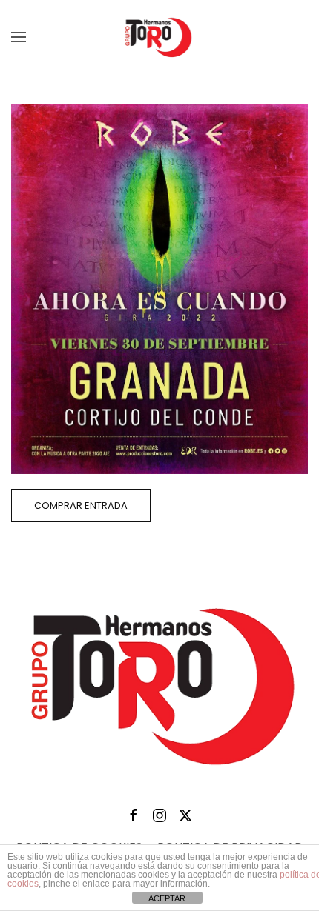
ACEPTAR (166, 898)
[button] (18, 37)
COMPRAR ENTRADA (81, 505)
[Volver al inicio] (159, 37)
